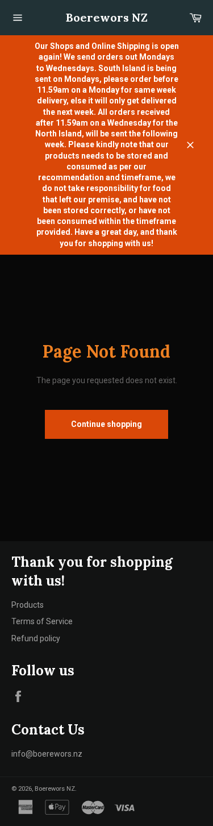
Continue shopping (106, 424)
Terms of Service (42, 621)
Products (27, 604)
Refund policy (35, 638)
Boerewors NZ (107, 17)
